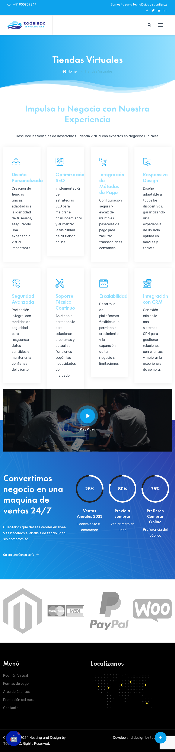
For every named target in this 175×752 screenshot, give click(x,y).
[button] (160, 25)
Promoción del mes (18, 700)
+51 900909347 (24, 4)
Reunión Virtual (15, 675)
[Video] (87, 415)
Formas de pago (16, 684)
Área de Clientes (16, 692)
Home (72, 71)
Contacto (10, 708)
